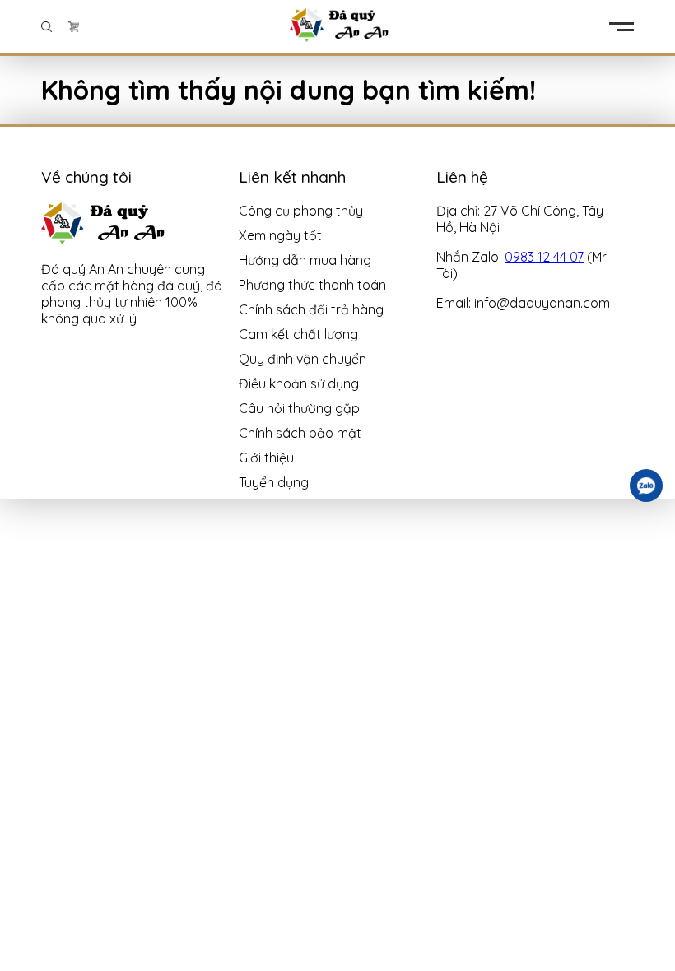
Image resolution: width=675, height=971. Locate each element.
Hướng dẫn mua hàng (305, 260)
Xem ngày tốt (280, 235)
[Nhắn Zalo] (646, 485)
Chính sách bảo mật (300, 433)
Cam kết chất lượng (298, 334)
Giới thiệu (266, 457)
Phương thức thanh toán (312, 284)
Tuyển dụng (274, 482)
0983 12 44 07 (544, 257)
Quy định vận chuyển (302, 359)
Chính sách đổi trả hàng (311, 309)
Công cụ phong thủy (301, 210)
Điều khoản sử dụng (299, 383)
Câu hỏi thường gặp (299, 408)
